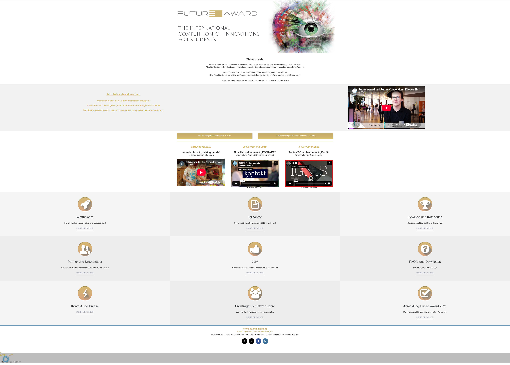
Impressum (248, 332)
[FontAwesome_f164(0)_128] (255, 241)
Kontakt (239, 332)
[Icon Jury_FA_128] (85, 241)
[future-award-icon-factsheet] (425, 286)
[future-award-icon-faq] (425, 241)
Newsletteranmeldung (255, 328)
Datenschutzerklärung (261, 332)
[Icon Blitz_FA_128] (85, 286)
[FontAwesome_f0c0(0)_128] (255, 286)
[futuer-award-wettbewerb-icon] (85, 197)
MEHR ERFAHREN (85, 228)
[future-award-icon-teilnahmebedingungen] (255, 197)
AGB (271, 332)
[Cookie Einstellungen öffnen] (6, 362)
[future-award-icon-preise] (425, 197)
